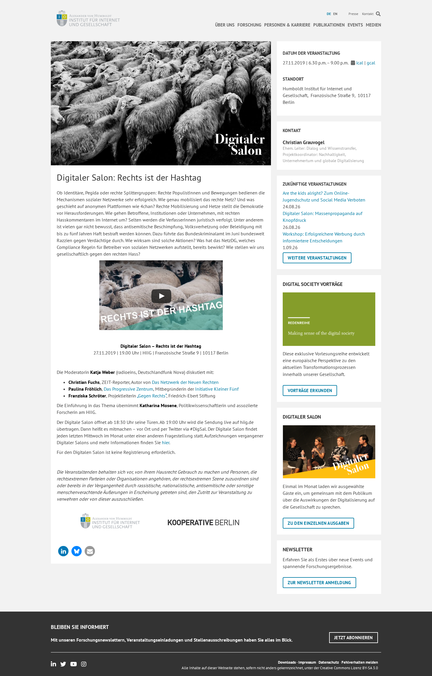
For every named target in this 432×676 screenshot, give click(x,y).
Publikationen (329, 25)
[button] (63, 551)
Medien (373, 25)
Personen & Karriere (287, 25)
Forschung (249, 25)
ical (359, 63)
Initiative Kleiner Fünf (217, 389)
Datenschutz (329, 662)
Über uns (225, 25)
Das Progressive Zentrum (128, 389)
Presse (353, 13)
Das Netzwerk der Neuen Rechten (185, 382)
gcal (371, 63)
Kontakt (368, 13)
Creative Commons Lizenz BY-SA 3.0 (349, 667)
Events (355, 25)
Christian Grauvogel (303, 142)
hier (165, 442)
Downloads (287, 662)
